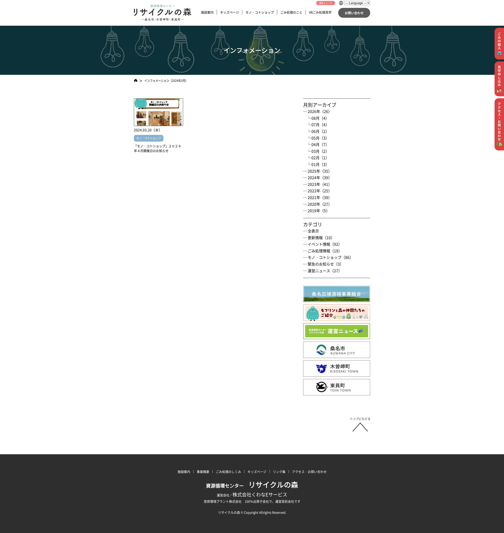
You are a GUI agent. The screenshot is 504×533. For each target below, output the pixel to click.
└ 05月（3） (316, 138)
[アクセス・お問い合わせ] (499, 124)
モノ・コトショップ (260, 12)
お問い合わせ (354, 12)
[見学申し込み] (499, 78)
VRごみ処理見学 (320, 12)
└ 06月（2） (316, 131)
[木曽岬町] (336, 368)
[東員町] (336, 387)
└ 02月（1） (316, 157)
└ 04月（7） (316, 144)
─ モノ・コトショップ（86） (328, 257)
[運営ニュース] (336, 331)
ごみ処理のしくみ (228, 471)
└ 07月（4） (316, 124)
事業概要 (203, 471)
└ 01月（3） (316, 164)
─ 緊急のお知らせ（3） (323, 264)
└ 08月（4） (316, 118)
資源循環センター (252, 485)
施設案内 (207, 12)
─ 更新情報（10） (318, 237)
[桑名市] (336, 350)
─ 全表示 (311, 231)
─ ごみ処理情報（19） (322, 251)
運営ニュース (325, 3)
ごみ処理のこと (291, 12)
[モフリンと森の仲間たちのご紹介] (336, 312)
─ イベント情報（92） (322, 244)
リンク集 (279, 471)
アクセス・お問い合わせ (309, 471)
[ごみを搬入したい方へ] (499, 43)
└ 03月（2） (316, 151)
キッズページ (229, 12)
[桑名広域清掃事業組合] (336, 294)
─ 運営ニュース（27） (322, 270)
